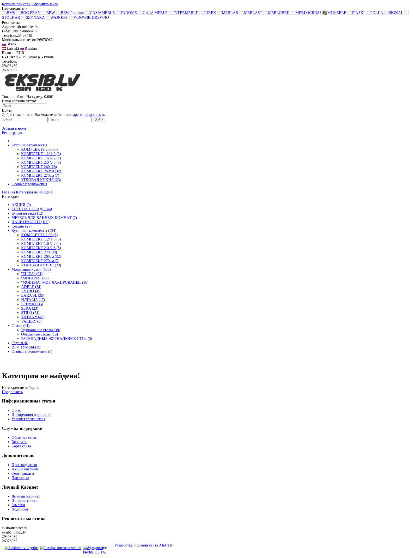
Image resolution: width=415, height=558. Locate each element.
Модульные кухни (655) (31, 269)
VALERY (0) (31, 321)
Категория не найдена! (34, 192)
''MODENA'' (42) (35, 278)
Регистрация (12, 133)
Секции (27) (21, 226)
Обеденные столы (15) (39, 334)
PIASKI (358, 13)
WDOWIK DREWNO (91, 17)
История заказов (25, 500)
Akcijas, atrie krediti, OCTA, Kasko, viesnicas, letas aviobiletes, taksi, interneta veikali (96, 550)
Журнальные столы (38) (40, 330)
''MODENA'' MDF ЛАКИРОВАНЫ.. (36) (54, 282)
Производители (24, 465)
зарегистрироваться (88, 115)
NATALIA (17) (33, 300)
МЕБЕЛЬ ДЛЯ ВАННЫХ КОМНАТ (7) (44, 218)
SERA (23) (29, 308)
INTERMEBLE (185, 13)
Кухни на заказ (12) (27, 213)
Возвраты (19, 442)
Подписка (20, 509)
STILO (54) (30, 313)
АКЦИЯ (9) (21, 205)
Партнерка (20, 478)
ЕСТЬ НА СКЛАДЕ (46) (32, 209)
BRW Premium (72, 13)
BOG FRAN (31, 13)
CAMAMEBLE (102, 13)
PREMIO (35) (32, 304)
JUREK (210, 13)
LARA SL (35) (32, 295)
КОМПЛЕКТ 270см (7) (40, 175)
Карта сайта (21, 446)
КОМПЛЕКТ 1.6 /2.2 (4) (41, 158)
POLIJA (376, 13)
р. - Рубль (46, 57)
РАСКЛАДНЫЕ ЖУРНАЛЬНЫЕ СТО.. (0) (56, 338)
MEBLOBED (279, 13)
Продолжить (12, 392)
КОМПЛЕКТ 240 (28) (39, 167)
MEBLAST (253, 13)
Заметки (18, 505)
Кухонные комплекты (29, 145)
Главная (8, 192)
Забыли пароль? (15, 128)
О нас (16, 410)
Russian (30, 48)
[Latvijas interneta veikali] (60, 548)
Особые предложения (29, 184)
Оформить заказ (44, 4)
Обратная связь (24, 437)
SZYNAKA (35, 17)
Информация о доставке (31, 415)
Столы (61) (21, 326)
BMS (11, 13)
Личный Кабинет (26, 496)
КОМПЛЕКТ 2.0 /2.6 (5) (41, 162)
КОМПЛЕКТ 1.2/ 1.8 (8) (41, 154)
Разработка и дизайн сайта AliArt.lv (144, 545)
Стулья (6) (20, 343)
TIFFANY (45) (32, 317)
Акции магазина (25, 469)
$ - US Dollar (26, 57)
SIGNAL (396, 13)
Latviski (12, 48)
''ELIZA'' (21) (32, 274)
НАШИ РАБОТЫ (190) (30, 222)
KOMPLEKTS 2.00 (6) (39, 149)
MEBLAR (230, 13)
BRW (50, 13)
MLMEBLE (336, 13)
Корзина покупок (16, 4)
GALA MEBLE (155, 13)
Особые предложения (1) (32, 351)
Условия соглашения (28, 419)
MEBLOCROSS (308, 13)
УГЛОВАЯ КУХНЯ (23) (41, 180)
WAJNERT (59, 17)
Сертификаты (23, 473)
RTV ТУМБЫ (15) (26, 347)
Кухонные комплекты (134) (34, 230)
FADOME (129, 13)
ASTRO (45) (31, 291)
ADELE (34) (31, 287)
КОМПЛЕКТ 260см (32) (41, 171)
